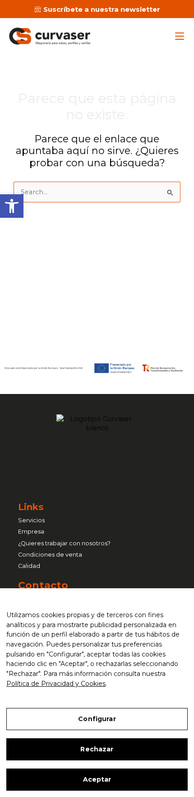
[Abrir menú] (179, 36)
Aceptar (97, 779)
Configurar (96, 719)
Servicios (31, 520)
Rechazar (96, 749)
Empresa (31, 531)
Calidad (29, 566)
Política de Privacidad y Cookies (56, 684)
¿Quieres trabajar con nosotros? (64, 543)
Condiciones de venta (50, 554)
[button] (11, 206)
